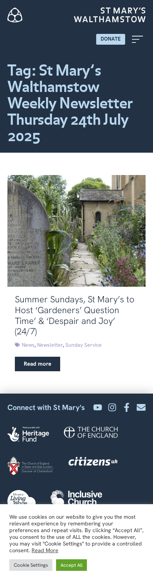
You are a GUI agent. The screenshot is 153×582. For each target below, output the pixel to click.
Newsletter (50, 344)
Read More (45, 550)
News (28, 344)
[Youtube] (97, 407)
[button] (137, 39)
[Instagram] (112, 407)
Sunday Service (83, 344)
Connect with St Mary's (46, 407)
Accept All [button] (71, 565)
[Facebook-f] (126, 407)
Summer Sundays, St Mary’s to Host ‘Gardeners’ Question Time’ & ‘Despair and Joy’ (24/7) (74, 315)
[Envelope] (141, 407)
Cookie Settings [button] (31, 565)
